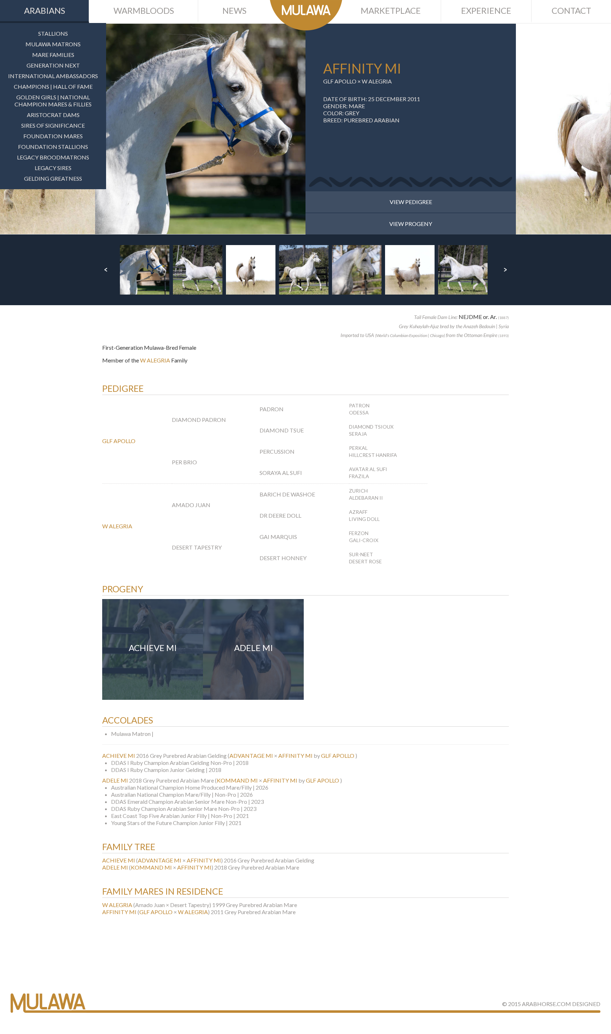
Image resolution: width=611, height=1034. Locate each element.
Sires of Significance (53, 125)
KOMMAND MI (237, 780)
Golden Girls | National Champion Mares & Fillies (53, 101)
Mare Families (53, 54)
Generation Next (53, 65)
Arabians (44, 10)
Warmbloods (144, 10)
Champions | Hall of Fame (53, 86)
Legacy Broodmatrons (53, 157)
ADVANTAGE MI (251, 755)
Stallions (53, 33)
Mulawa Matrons (53, 44)
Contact (571, 10)
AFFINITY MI (295, 755)
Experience (486, 10)
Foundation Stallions (53, 146)
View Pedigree (411, 201)
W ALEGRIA (377, 81)
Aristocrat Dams (53, 114)
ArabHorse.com (546, 1003)
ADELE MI (115, 780)
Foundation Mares (53, 136)
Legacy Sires (53, 167)
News (234, 10)
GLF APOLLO (339, 81)
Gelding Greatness (53, 178)
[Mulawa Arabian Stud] (306, 15)
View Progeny (410, 223)
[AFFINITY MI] (200, 129)
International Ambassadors (53, 75)
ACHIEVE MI (118, 755)
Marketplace (391, 10)
